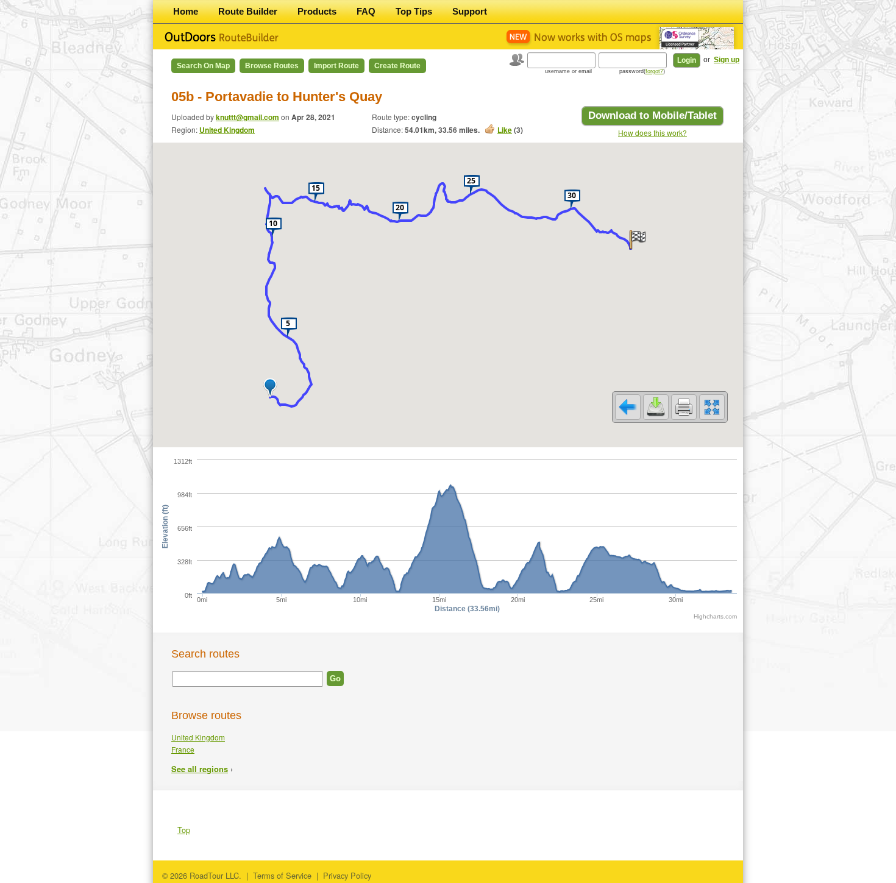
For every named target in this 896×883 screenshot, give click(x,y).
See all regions (199, 769)
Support (469, 11)
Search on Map (203, 66)
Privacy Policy (347, 875)
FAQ (366, 11)
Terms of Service (282, 875)
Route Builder (247, 11)
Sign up (726, 59)
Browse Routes (272, 66)
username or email (568, 71)
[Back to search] (628, 407)
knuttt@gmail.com (247, 117)
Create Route (397, 66)
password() (642, 71)
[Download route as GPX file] (656, 407)
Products (316, 11)
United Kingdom (227, 129)
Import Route (336, 66)
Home (185, 11)
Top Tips (414, 11)
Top (183, 829)
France (182, 749)
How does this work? (652, 132)
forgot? (654, 71)
